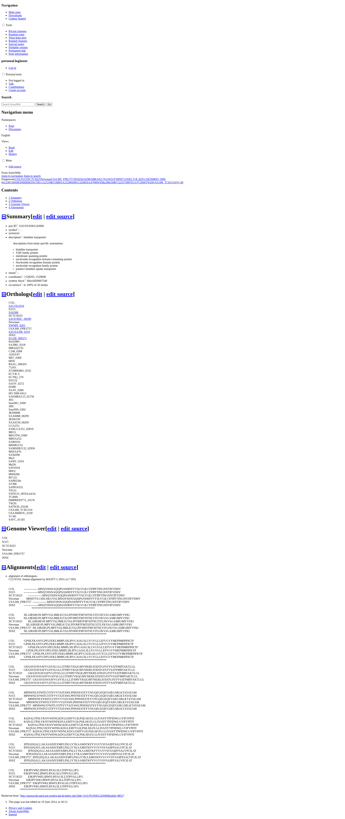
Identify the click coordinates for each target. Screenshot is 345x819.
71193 (125, 179)
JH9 (14, 182)
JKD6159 (33, 182)
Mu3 (104, 182)
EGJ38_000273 (18, 338)
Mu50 (110, 182)
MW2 (98, 182)
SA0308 (13, 312)
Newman (46, 179)
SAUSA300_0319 (19, 331)
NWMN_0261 (17, 325)
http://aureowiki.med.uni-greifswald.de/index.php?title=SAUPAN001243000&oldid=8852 (71, 795)
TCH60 (141, 182)
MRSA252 (62, 182)
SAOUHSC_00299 (20, 318)
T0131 (133, 182)
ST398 (125, 182)
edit (37, 216)
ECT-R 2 (134, 179)
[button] (3, 25)
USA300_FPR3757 (62, 179)
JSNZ (77, 179)
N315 (24, 179)
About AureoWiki (19, 811)
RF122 (117, 182)
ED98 (151, 179)
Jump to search (32, 175)
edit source (59, 216)
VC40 (179, 182)
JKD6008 (22, 182)
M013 (52, 182)
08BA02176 (98, 179)
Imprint (13, 814)
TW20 (149, 182)
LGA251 (44, 182)
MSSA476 (88, 182)
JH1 (9, 182)
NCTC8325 (34, 179)
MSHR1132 (75, 182)
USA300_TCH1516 (164, 182)
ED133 (144, 179)
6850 (119, 179)
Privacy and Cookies (20, 807)
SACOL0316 (16, 305)
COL (18, 179)
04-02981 (85, 179)
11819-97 (111, 179)
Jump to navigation (12, 175)
